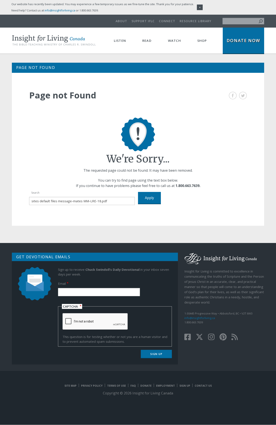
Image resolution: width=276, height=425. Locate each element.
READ (147, 40)
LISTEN (120, 40)
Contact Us (203, 386)
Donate (146, 386)
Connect (167, 21)
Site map (70, 386)
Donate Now (243, 40)
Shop (202, 40)
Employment (165, 386)
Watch (174, 40)
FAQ (133, 386)
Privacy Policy (92, 386)
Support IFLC (143, 21)
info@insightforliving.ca (199, 318)
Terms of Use (116, 386)
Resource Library (195, 21)
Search (35, 193)
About (121, 21)
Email (62, 283)
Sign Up (184, 386)
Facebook (233, 95)
